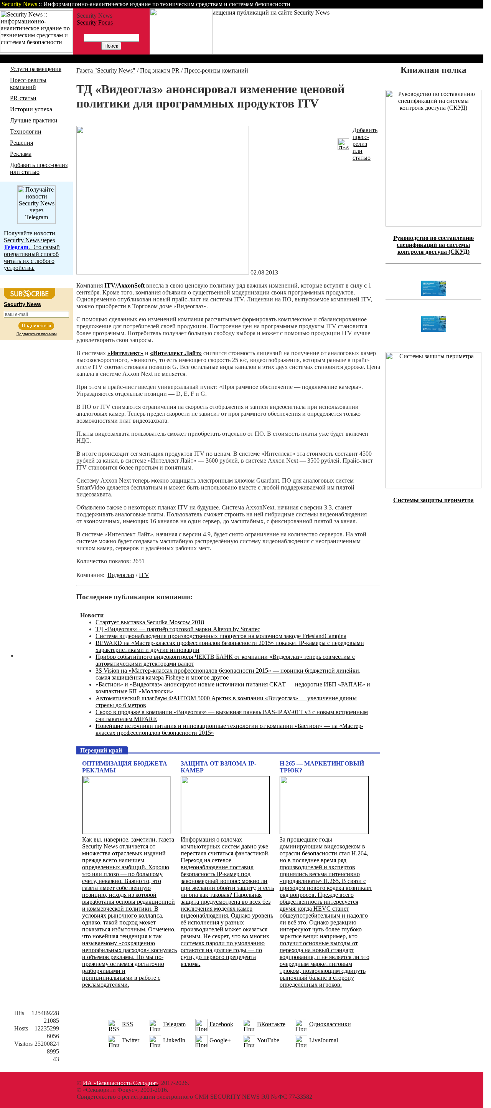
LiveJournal (323, 1040)
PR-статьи (23, 98)
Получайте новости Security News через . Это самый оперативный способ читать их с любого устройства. (32, 250)
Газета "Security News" (105, 70)
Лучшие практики (34, 120)
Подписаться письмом (36, 334)
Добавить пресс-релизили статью (365, 144)
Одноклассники (330, 1024)
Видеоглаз (120, 575)
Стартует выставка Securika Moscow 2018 (150, 622)
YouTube (268, 1040)
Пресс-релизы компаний (28, 83)
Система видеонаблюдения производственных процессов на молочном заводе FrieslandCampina (221, 636)
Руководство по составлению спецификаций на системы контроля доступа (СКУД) (433, 245)
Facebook (221, 1024)
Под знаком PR (160, 70)
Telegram (174, 1024)
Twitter (130, 1040)
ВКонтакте (271, 1024)
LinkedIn (174, 1040)
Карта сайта (459, 4)
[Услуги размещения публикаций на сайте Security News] (181, 52)
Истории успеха (31, 109)
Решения (21, 142)
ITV (144, 575)
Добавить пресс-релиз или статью (39, 168)
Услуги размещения (35, 69)
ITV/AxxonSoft (124, 285)
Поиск (385, 4)
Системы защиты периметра (433, 500)
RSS (127, 1024)
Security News (22, 304)
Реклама (20, 153)
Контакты (419, 4)
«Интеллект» (125, 353)
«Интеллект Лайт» (176, 353)
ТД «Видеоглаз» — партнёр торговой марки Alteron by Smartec (178, 629)
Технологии (25, 131)
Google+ (220, 1040)
